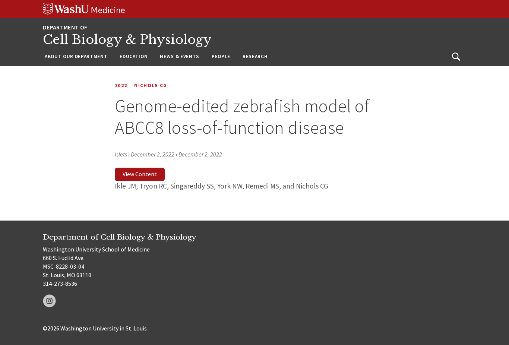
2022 (121, 85)
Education (134, 56)
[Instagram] (49, 300)
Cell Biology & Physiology (127, 39)
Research (255, 56)
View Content (140, 174)
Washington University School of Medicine (96, 249)
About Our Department (76, 56)
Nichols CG (150, 85)
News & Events (179, 56)
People (221, 56)
